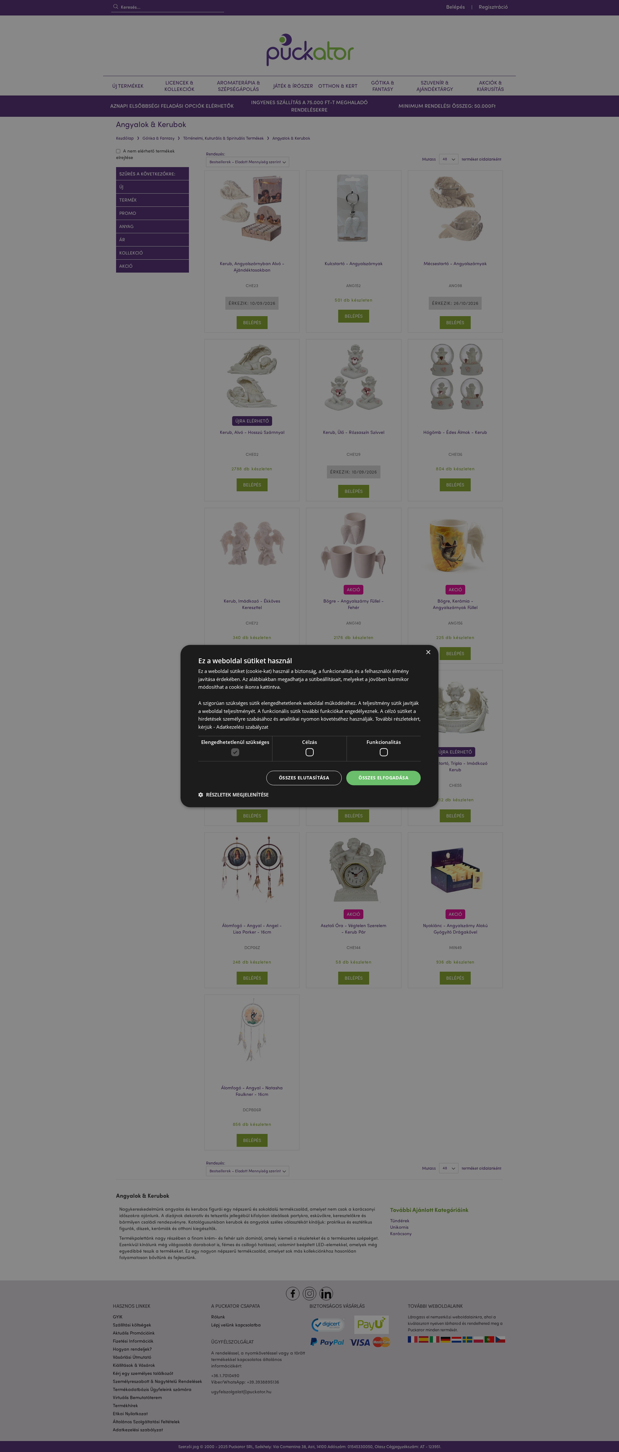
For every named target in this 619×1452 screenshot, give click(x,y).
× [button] (428, 652)
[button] (233, 794)
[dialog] (309, 726)
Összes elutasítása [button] (304, 778)
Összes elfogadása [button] (383, 778)
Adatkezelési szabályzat (242, 727)
